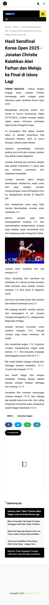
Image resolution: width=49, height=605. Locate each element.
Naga (21, 321)
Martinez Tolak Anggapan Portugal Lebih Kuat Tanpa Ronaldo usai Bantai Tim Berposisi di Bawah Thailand (24, 553)
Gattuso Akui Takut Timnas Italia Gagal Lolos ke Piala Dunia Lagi (24, 513)
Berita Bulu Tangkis (25, 416)
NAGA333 (19, 89)
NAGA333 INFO (33, 593)
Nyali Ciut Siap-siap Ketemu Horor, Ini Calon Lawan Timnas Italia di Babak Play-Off (24, 533)
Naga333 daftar (35, 233)
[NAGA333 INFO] (10, 14)
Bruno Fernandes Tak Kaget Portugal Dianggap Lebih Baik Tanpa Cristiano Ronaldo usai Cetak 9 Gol (24, 523)
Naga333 (28, 156)
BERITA (16, 27)
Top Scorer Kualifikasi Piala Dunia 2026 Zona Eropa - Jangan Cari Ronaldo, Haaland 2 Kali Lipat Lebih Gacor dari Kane (23, 543)
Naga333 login (26, 125)
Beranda (8, 27)
